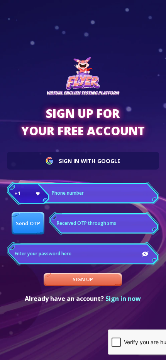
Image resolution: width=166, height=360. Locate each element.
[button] (28, 193)
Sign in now (123, 298)
